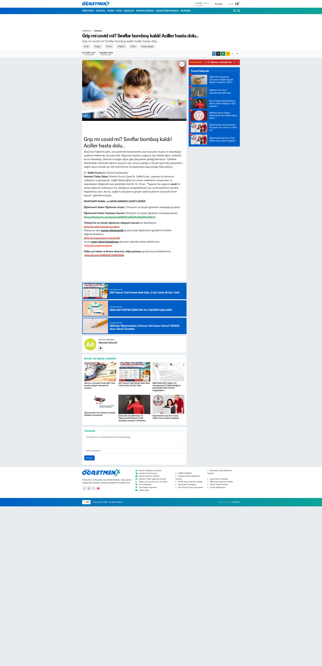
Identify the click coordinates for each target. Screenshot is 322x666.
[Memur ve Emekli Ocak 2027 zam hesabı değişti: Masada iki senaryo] (100, 371)
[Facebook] (84, 488)
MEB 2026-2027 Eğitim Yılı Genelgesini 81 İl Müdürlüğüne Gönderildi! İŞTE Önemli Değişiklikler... (166, 387)
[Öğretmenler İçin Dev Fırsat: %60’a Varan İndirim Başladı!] (168, 404)
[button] (234, 62)
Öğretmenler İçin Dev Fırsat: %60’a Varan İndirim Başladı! (165, 417)
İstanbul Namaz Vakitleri (149, 476)
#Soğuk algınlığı (147, 46)
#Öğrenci (121, 46)
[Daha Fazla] (228, 54)
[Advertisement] (214, 186)
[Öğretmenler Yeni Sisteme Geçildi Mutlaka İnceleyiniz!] (100, 402)
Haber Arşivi (144, 490)
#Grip (86, 46)
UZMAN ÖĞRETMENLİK (167, 10)
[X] (89, 488)
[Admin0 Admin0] (90, 344)
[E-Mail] (100, 348)
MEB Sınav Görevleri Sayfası (221, 482)
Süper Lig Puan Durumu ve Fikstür (153, 482)
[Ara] (234, 11)
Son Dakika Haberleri (148, 487)
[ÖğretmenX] (96, 4)
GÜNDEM (100, 10)
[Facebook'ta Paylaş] (214, 54)
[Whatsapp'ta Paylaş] (223, 54)
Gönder (89, 458)
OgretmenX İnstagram (187, 484)
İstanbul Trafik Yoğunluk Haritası (152, 479)
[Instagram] (93, 488)
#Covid (109, 46)
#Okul (133, 46)
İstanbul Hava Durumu (148, 473)
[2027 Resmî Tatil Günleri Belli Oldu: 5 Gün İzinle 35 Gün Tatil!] (134, 371)
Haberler (86, 31)
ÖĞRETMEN (88, 10)
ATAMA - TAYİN (114, 10)
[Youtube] (98, 488)
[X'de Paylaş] (218, 54)
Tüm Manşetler (145, 484)
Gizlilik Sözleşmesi (217, 487)
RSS (87, 502)
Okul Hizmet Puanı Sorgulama (190, 487)
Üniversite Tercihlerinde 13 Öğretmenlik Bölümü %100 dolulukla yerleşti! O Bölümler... (132, 418)
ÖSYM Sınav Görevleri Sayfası (190, 482)
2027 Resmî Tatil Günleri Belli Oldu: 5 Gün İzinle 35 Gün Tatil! (134, 384)
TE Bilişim (236, 502)
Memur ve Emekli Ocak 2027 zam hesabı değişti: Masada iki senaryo (99, 385)
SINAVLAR (129, 10)
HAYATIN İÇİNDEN (145, 10)
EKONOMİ (185, 10)
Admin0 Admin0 (107, 342)
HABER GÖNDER (185, 473)
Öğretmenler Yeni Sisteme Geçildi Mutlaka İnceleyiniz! (99, 413)
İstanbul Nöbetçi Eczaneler (150, 470)
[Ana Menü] (238, 11)
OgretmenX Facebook (219, 479)
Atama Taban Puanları (219, 484)
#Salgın (97, 46)
